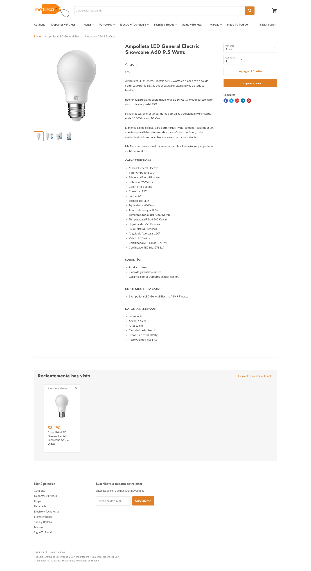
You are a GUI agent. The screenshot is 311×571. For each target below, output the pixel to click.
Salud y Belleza (192, 24)
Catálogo (39, 24)
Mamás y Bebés (164, 24)
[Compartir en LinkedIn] (243, 100)
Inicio (37, 36)
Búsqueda (39, 551)
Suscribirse (143, 501)
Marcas (215, 24)
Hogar (88, 24)
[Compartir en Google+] (237, 100)
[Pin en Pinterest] (249, 100)
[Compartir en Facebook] (226, 100)
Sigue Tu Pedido (237, 24)
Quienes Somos (56, 551)
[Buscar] (249, 10)
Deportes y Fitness (63, 24)
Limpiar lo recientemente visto (255, 375)
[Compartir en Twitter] (231, 100)
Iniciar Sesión (268, 24)
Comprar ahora (250, 83)
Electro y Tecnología (133, 24)
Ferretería (106, 24)
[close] (76, 388)
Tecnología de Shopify (87, 560)
